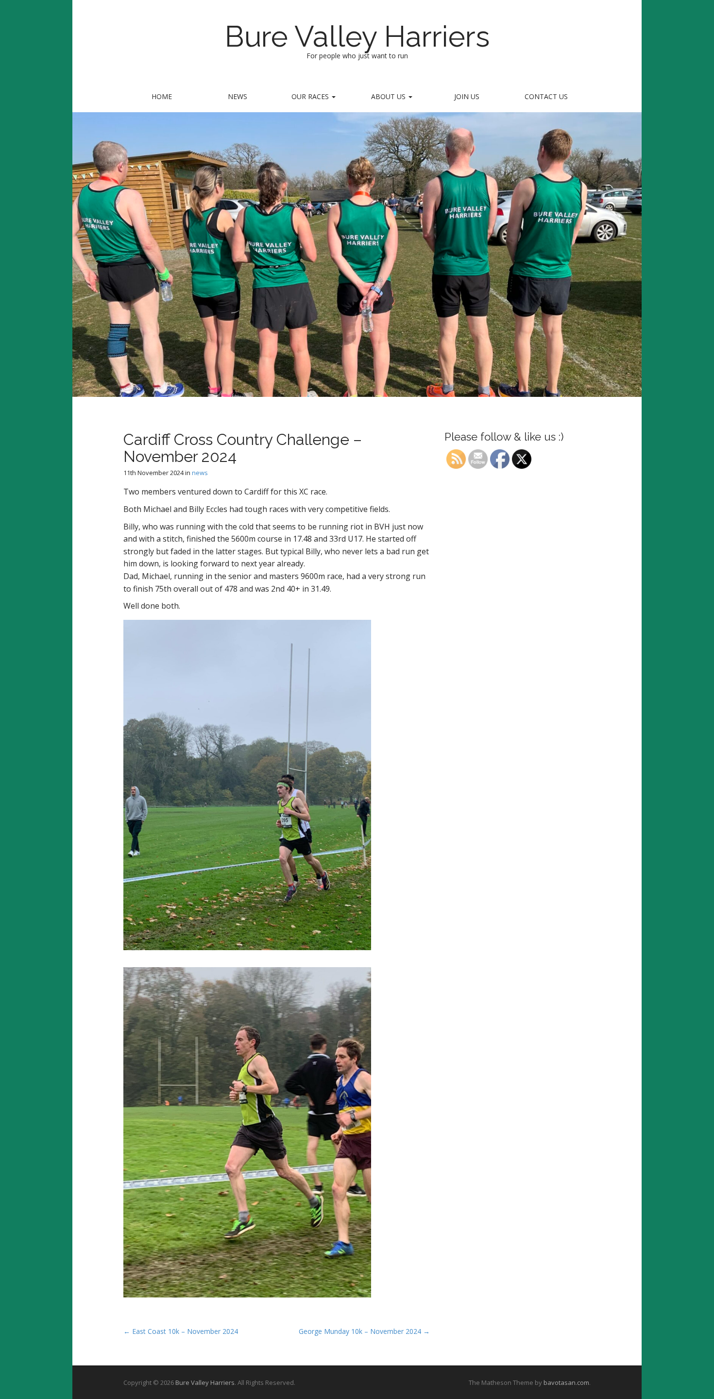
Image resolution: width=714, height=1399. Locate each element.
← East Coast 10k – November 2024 (180, 1331)
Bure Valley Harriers (357, 36)
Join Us (466, 96)
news (200, 472)
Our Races (311, 96)
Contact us (546, 96)
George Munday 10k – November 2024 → (364, 1331)
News (237, 96)
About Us (389, 96)
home (162, 96)
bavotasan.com (566, 1382)
